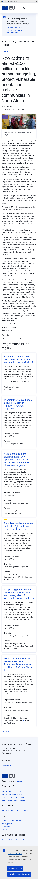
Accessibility (6, 766)
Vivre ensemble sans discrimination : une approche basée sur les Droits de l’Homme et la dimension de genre (16, 459)
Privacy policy (7, 824)
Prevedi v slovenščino (14, 28)
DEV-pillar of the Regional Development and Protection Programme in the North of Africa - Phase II (18, 664)
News (6, 52)
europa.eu (18, 781)
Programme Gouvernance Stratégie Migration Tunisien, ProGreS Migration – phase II (18, 404)
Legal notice (6, 827)
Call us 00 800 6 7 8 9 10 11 (12, 791)
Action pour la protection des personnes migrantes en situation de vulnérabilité (18, 359)
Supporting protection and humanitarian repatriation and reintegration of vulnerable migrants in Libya (19, 593)
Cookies (5, 830)
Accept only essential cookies (19, 874)
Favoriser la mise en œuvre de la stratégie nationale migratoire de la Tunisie (18, 526)
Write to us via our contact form (13, 797)
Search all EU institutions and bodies (15, 840)
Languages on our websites (11, 820)
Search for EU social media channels (15, 810)
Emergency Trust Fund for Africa (16, 744)
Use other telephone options (12, 794)
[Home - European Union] (11, 8)
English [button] (23, 7)
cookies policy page (15, 853)
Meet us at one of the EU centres (13, 800)
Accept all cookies (15, 868)
